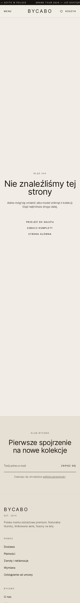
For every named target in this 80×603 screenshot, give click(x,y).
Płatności (9, 553)
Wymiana (9, 567)
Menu (8, 11)
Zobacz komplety (40, 228)
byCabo (40, 11)
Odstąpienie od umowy (18, 574)
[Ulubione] (61, 11)
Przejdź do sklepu (40, 222)
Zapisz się (68, 465)
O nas (7, 596)
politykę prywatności (54, 476)
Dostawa (9, 546)
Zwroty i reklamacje (16, 560)
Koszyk (70, 11)
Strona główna (40, 234)
